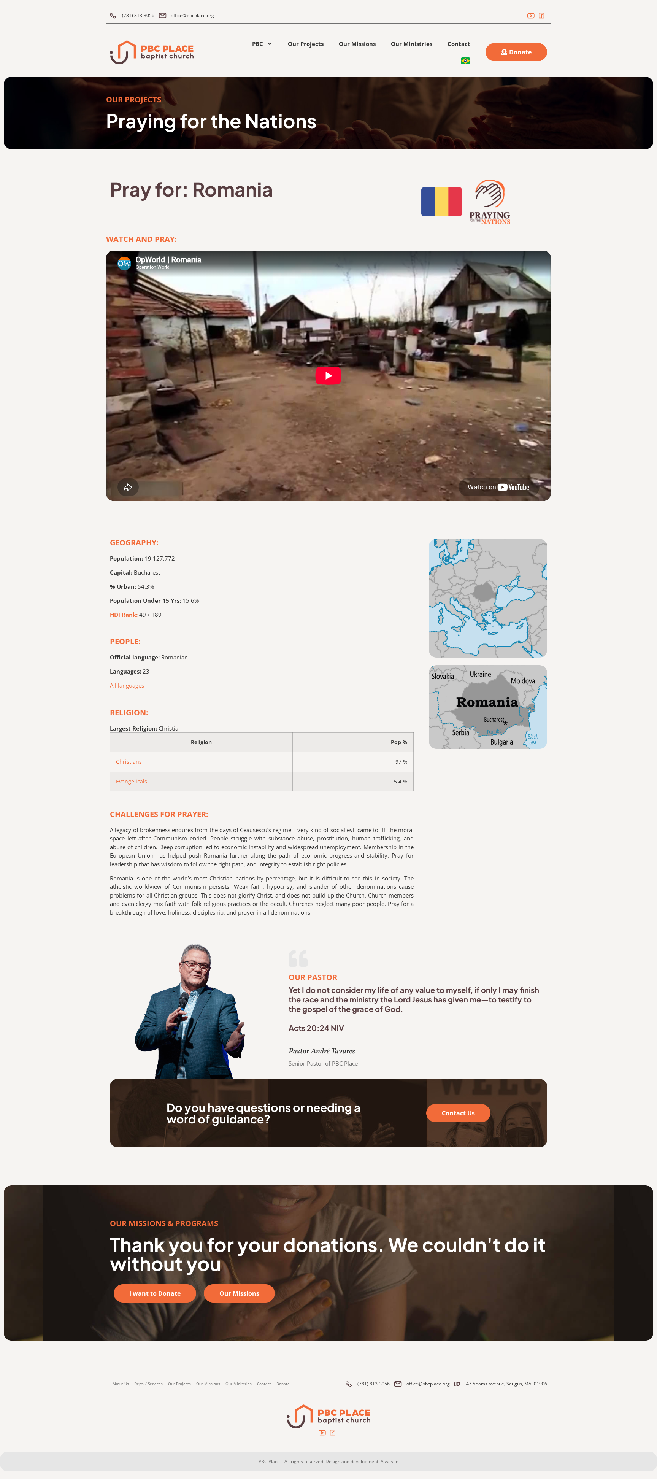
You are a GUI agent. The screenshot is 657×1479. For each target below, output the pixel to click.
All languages (127, 685)
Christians (129, 761)
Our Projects (306, 44)
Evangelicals (131, 781)
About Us (121, 1383)
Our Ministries (411, 44)
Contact (459, 44)
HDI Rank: (124, 614)
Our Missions (357, 44)
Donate (283, 1383)
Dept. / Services (148, 1383)
